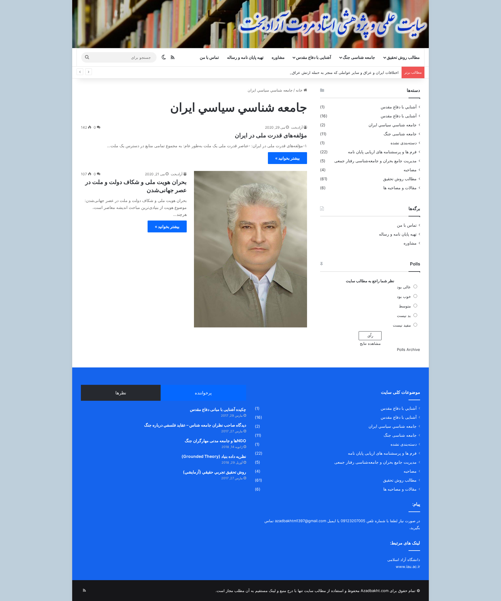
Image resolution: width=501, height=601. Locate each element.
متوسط (405, 306)
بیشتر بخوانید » (287, 158)
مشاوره (278, 57)
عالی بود (404, 287)
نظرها (120, 393)
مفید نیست (402, 325)
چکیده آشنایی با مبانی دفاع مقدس (218, 409)
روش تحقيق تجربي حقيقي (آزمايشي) (214, 471)
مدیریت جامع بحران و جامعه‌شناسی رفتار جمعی (375, 161)
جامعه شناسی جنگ (359, 57)
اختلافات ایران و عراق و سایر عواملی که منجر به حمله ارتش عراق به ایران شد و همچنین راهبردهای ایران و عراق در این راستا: (297, 72)
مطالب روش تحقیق (403, 57)
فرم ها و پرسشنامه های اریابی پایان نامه (382, 152)
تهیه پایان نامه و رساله (245, 57)
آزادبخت (297, 127)
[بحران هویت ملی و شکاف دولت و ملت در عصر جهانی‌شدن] (250, 249)
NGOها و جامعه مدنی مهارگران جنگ (215, 440)
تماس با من (209, 57)
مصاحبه (410, 169)
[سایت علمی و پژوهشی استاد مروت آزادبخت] (250, 24)
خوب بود (404, 296)
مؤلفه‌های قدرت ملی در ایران (271, 135)
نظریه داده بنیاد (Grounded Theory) (213, 456)
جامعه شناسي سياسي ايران (393, 125)
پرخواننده (203, 393)
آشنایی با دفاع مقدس (313, 57)
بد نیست (404, 315)
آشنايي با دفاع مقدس (399, 107)
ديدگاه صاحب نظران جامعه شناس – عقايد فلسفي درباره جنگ (195, 424)
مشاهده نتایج (370, 343)
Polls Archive (408, 349)
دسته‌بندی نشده (404, 143)
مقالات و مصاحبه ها (400, 187)
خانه (300, 90)
